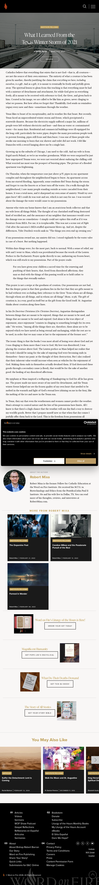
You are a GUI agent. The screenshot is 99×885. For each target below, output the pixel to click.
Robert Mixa (40, 51)
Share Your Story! (18, 858)
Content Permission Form (59, 861)
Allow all (80, 461)
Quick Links (15, 861)
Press (49, 858)
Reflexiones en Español (27, 831)
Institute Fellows (49, 27)
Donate (56, 816)
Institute (92, 849)
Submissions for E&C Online (24, 865)
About (12, 843)
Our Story (14, 851)
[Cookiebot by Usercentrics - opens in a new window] (85, 423)
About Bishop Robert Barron (24, 847)
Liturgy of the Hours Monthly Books (70, 823)
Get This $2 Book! (60, 684)
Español (92, 856)
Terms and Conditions (58, 851)
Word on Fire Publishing (22, 854)
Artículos (19, 834)
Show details (86, 454)
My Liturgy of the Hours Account (69, 827)
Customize (47, 461)
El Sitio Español (60, 834)
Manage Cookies (55, 865)
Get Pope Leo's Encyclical (39, 655)
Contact (50, 843)
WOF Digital (90, 852)
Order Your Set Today (60, 626)
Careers (50, 854)
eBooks (56, 831)
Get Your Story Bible (39, 713)
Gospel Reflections (24, 827)
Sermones (20, 838)
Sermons (19, 820)
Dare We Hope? (60, 838)
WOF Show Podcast (25, 823)
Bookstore (57, 812)
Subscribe (57, 820)
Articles (19, 812)
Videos (18, 816)
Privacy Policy (53, 847)
